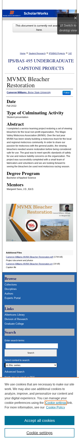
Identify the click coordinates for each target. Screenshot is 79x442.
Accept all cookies (39, 420)
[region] (39, 409)
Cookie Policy (55, 407)
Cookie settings (55, 402)
